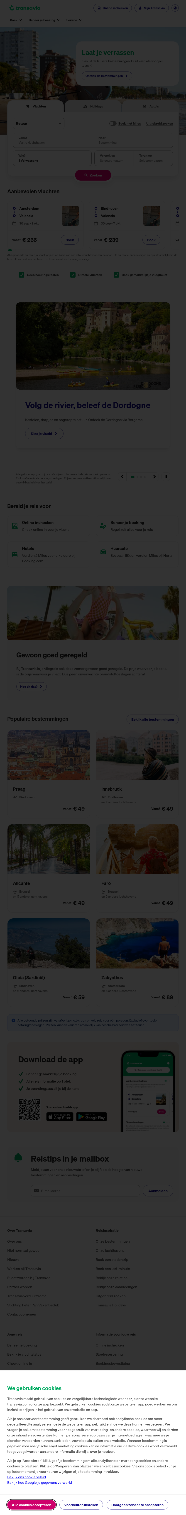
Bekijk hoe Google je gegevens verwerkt (39, 1482)
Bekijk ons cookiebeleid (26, 1477)
